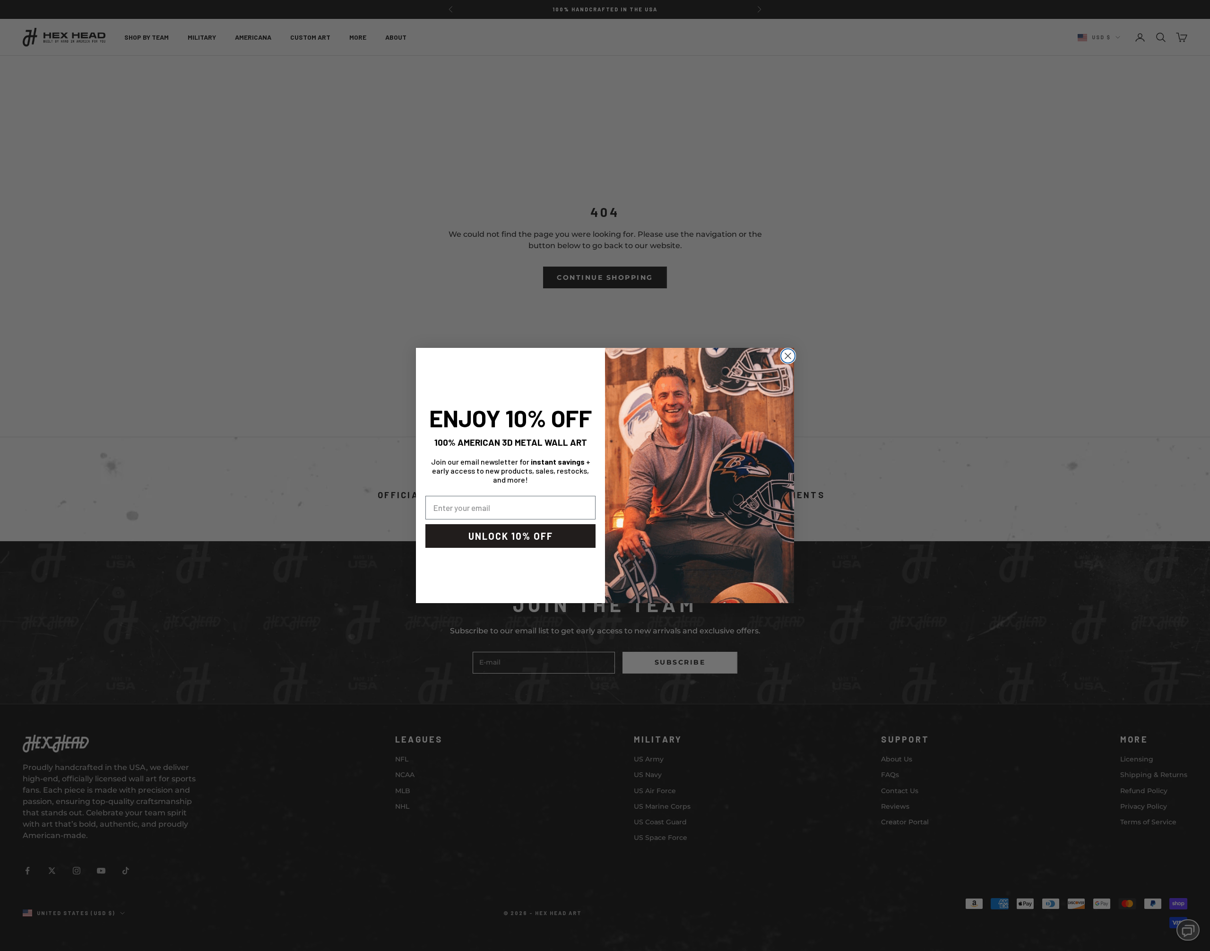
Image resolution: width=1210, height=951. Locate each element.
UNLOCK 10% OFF (510, 536)
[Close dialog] (788, 356)
